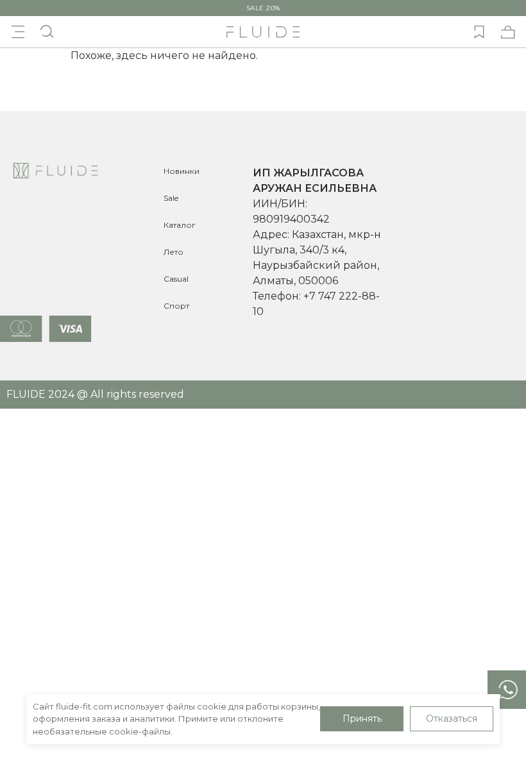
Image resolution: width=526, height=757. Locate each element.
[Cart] (508, 32)
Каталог (180, 225)
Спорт (176, 305)
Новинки (181, 171)
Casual (176, 279)
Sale (171, 198)
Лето (173, 252)
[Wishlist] (479, 32)
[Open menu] (18, 32)
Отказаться (451, 718)
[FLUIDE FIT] (263, 32)
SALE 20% (263, 8)
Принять (362, 718)
